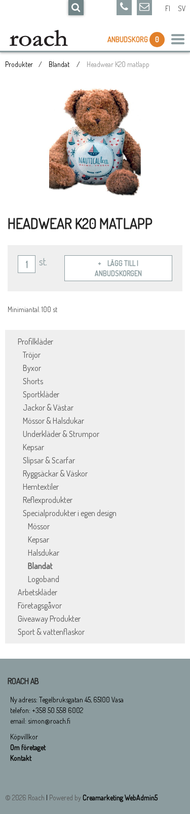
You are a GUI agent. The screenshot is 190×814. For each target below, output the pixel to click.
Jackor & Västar (48, 407)
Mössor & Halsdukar (53, 421)
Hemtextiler (41, 487)
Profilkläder (35, 341)
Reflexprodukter (47, 500)
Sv (182, 8)
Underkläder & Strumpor (61, 434)
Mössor (39, 526)
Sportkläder (41, 394)
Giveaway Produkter (49, 619)
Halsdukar (43, 553)
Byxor (32, 368)
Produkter (19, 64)
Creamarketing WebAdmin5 (120, 797)
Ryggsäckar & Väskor (55, 473)
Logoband (43, 579)
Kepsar (33, 447)
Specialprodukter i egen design (70, 513)
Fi (167, 8)
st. (43, 261)
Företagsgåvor (40, 605)
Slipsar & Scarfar (49, 460)
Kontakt (20, 758)
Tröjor (32, 355)
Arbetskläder (37, 592)
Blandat (60, 64)
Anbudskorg (128, 39)
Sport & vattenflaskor (51, 632)
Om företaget (28, 747)
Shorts (33, 381)
